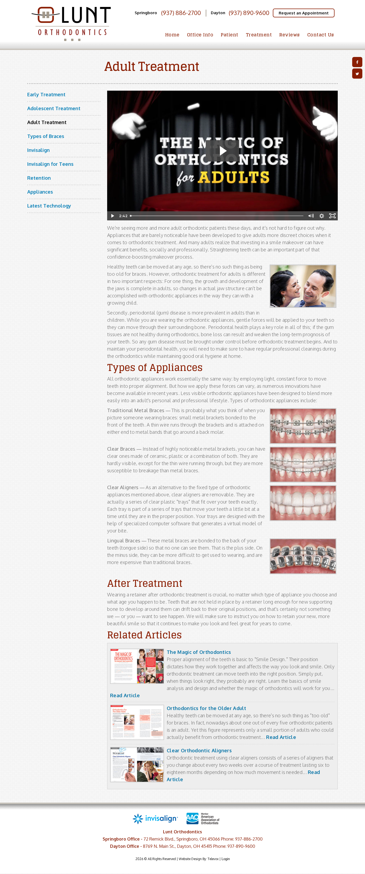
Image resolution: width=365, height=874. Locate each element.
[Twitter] (357, 73)
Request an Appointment (304, 13)
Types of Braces (45, 136)
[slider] (217, 215)
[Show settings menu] (321, 215)
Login (226, 859)
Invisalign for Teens (50, 164)
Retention (39, 178)
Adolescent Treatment (53, 108)
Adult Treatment (47, 122)
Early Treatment (46, 94)
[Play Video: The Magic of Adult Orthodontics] (222, 151)
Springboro (146, 12)
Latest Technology (49, 206)
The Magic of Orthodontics (199, 652)
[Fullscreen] (332, 215)
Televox (213, 859)
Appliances (40, 192)
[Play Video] (112, 215)
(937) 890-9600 (249, 13)
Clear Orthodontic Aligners (199, 750)
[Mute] (311, 215)
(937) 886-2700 (181, 13)
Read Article (125, 695)
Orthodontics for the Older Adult (206, 708)
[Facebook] (357, 62)
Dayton (218, 12)
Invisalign (38, 150)
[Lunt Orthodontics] (71, 42)
